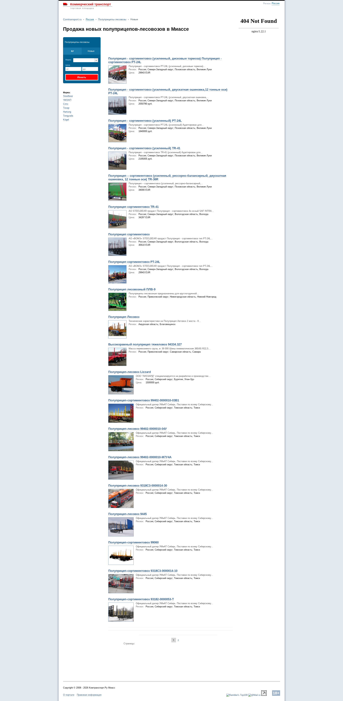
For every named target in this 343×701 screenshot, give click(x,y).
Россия (275, 3)
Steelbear (68, 96)
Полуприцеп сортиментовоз (129, 234)
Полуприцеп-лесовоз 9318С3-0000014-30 (137, 485)
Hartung (67, 111)
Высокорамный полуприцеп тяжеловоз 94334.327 (145, 344)
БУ (72, 51)
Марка (68, 60)
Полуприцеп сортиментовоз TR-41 (133, 207)
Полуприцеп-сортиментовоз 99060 (133, 542)
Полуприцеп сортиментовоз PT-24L (134, 262)
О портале (68, 694)
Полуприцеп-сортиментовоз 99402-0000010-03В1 (143, 400)
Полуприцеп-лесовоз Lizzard (129, 372)
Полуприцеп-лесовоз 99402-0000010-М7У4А (140, 457)
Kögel (66, 119)
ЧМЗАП (67, 100)
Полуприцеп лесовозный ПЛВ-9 (131, 289)
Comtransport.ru (72, 19)
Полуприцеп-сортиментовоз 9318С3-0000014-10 (142, 571)
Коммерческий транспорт (90, 4)
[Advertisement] (148, 46)
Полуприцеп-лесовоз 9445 (127, 514)
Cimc (65, 104)
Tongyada (68, 115)
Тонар (66, 107)
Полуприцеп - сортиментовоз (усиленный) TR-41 (144, 148)
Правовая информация (89, 694)
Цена (67, 65)
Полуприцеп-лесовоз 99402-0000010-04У (137, 428)
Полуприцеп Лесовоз (123, 317)
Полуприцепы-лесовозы (112, 19)
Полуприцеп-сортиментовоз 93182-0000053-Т (141, 599)
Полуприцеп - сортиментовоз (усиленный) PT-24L (145, 120)
